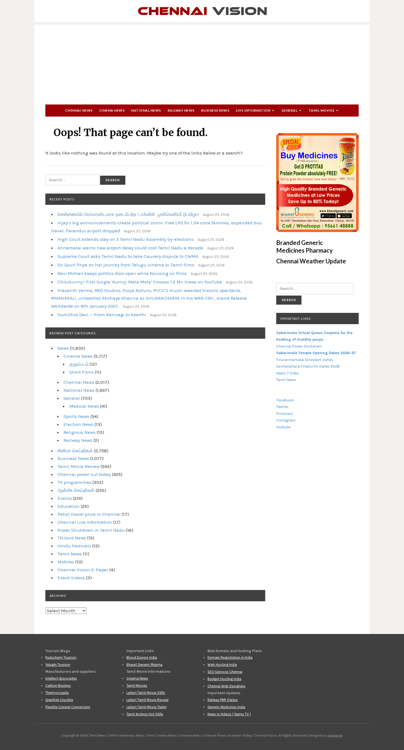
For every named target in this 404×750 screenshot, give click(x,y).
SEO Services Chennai (224, 672)
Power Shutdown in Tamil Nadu (91, 530)
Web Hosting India (222, 665)
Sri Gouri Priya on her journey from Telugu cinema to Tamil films (125, 265)
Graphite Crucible (59, 700)
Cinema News (112, 110)
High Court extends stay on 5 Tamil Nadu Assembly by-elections (125, 239)
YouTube (283, 427)
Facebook (285, 400)
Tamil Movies (321, 110)
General (289, 110)
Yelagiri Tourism (57, 665)
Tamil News (69, 553)
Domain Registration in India (230, 657)
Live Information (253, 110)
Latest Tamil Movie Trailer (146, 707)
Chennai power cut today (84, 474)
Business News (215, 110)
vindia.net (335, 735)
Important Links (295, 318)
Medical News (84, 406)
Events (64, 498)
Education (68, 506)
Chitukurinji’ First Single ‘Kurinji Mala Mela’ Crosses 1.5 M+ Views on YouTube (139, 282)
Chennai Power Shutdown (299, 346)
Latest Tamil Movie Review (147, 700)
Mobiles (65, 561)
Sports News (76, 416)
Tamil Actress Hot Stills (144, 714)
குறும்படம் (78, 364)
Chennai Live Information (84, 522)
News (63, 348)
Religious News (79, 432)
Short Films (81, 372)
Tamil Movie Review (78, 466)
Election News (78, 424)
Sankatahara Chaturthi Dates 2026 (308, 366)
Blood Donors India (141, 657)
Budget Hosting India (224, 679)
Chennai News (79, 110)
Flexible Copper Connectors (67, 707)
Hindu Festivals (74, 545)
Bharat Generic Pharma (144, 665)
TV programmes (74, 482)
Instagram (285, 420)
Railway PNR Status (222, 700)
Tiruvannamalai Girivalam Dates (304, 359)
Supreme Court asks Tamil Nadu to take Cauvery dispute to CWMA (127, 256)
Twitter (282, 406)
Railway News (181, 110)
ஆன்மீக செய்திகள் (76, 490)
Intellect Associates (61, 678)
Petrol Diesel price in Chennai (89, 514)
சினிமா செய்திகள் (75, 450)
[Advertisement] (202, 63)
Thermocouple (57, 693)
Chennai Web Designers (226, 686)
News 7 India (287, 373)
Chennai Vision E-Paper (82, 569)
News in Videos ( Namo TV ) (229, 714)
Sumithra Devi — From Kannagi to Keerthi (101, 314)
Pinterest (284, 413)
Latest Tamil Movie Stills (145, 693)
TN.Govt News (71, 538)
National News (146, 110)
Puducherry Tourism (60, 657)
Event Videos (71, 577)
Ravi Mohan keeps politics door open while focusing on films (122, 273)
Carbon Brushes (58, 685)
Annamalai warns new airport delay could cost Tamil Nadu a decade (130, 247)
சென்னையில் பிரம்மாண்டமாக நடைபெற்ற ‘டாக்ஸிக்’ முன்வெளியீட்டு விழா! (128, 214)
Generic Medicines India (226, 707)
